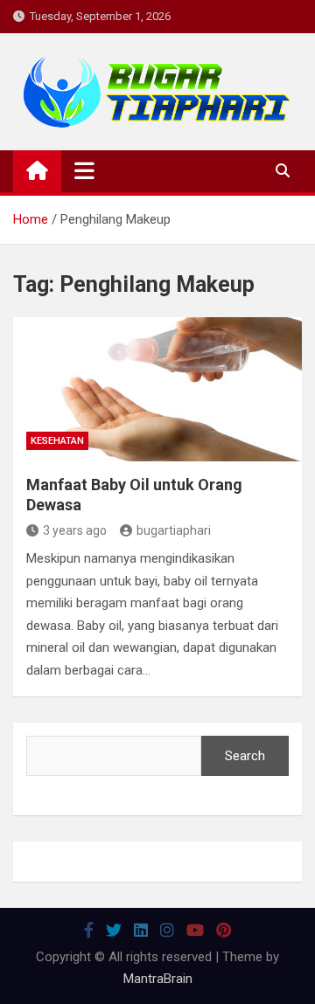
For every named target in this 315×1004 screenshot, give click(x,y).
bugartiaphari (173, 530)
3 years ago (75, 530)
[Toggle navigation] (84, 170)
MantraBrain (157, 979)
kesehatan (57, 441)
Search (245, 756)
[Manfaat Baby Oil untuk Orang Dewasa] (157, 389)
